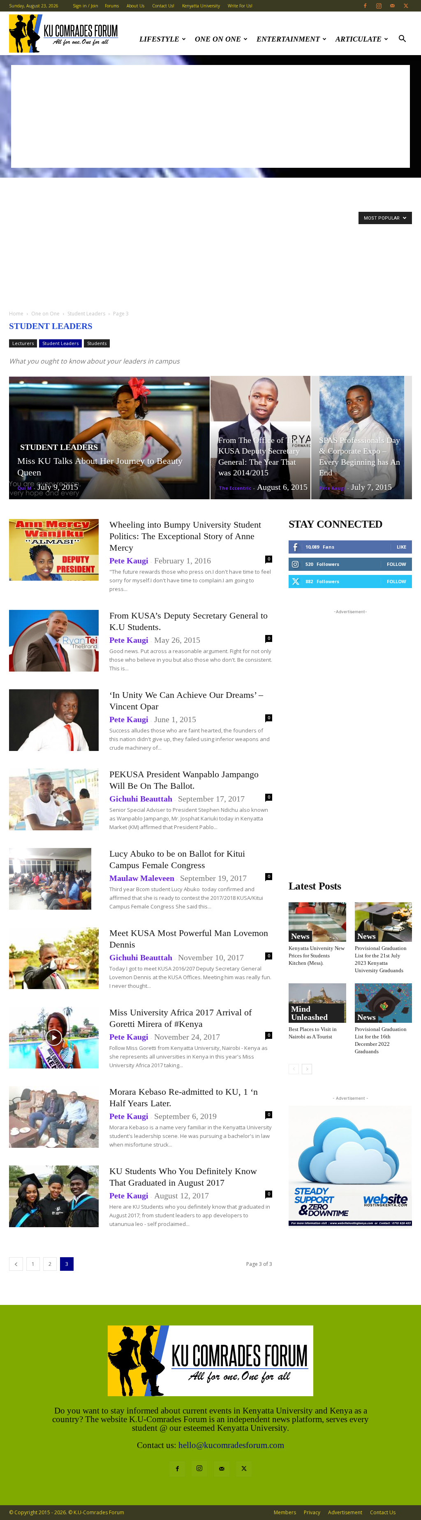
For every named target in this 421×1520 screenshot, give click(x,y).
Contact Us (383, 1512)
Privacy (312, 1512)
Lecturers (23, 343)
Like (401, 547)
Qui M (24, 488)
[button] (402, 40)
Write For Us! (240, 6)
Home (16, 313)
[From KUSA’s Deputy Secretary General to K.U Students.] (54, 641)
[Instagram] (378, 6)
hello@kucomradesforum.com (231, 1445)
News (300, 936)
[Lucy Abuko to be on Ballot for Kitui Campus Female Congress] (50, 879)
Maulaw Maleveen (141, 878)
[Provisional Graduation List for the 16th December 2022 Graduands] (383, 1003)
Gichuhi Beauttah (140, 798)
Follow (396, 564)
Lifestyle (159, 39)
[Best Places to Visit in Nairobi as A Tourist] (317, 1003)
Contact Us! (163, 6)
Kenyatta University (201, 6)
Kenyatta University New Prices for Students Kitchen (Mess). (317, 955)
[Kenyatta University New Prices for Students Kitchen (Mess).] (317, 922)
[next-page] (307, 1069)
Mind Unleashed (309, 1013)
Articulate (358, 39)
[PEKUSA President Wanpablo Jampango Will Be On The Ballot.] (54, 799)
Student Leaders (86, 313)
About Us (135, 6)
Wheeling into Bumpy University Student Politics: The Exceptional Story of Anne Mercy (185, 536)
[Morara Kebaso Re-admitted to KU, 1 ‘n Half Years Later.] (54, 1117)
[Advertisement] (210, 116)
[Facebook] (365, 6)
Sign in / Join (85, 6)
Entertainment (288, 39)
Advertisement (345, 1512)
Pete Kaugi (332, 488)
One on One (218, 39)
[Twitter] (406, 6)
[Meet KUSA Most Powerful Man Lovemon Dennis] (54, 958)
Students (96, 343)
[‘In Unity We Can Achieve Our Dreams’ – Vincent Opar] (54, 720)
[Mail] (392, 6)
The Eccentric (235, 488)
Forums (112, 6)
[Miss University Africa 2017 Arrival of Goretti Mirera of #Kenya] (54, 1037)
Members (285, 1512)
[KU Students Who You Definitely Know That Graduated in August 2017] (54, 1196)
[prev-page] (16, 1264)
